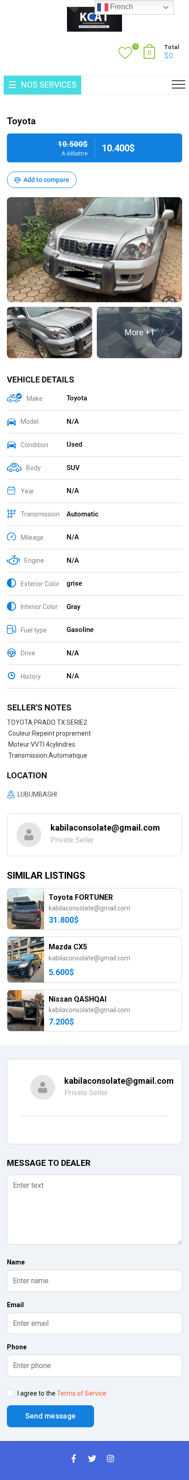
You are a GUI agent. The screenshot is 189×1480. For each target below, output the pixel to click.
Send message (50, 1416)
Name (16, 1262)
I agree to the (61, 1393)
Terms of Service (81, 1393)
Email (15, 1304)
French (120, 7)
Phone (17, 1347)
